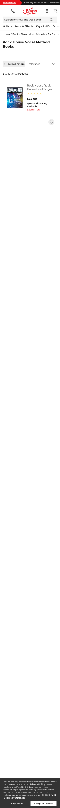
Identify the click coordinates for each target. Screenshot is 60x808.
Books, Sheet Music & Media (29, 34)
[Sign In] (47, 11)
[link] (40, 87)
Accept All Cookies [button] (43, 804)
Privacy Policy (37, 784)
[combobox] (41, 64)
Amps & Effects (23, 26)
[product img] (14, 97)
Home (6, 34)
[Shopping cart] (55, 11)
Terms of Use (49, 795)
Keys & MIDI (43, 26)
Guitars (7, 26)
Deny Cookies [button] (17, 804)
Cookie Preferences (14, 798)
